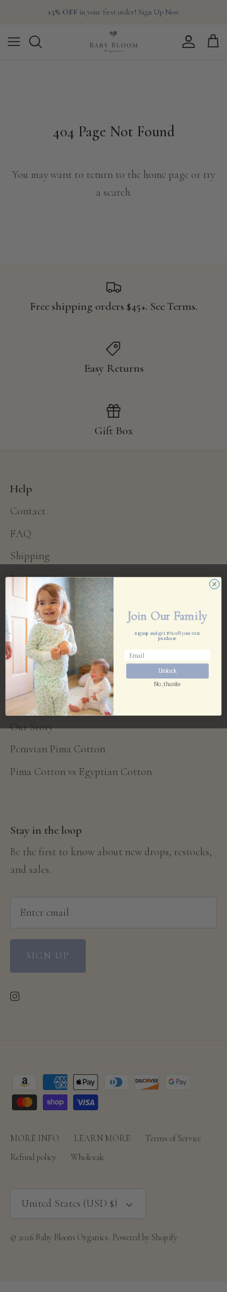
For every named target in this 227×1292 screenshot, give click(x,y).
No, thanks (168, 683)
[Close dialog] (214, 583)
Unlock (167, 670)
